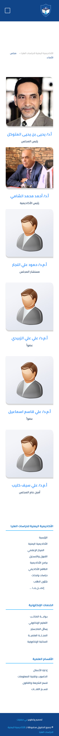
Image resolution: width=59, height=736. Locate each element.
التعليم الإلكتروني (38, 622)
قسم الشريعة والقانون (35, 682)
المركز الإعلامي (37, 550)
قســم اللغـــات (39, 689)
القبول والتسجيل (38, 556)
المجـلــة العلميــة (38, 635)
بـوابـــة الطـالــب (39, 616)
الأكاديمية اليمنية (38, 543)
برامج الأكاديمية (39, 562)
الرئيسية (43, 537)
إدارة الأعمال (40, 670)
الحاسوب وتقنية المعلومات (33, 676)
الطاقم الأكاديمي (38, 568)
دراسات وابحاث (40, 575)
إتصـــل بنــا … (38, 587)
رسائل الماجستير (39, 628)
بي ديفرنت (22, 719)
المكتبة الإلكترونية (37, 641)
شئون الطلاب (40, 581)
